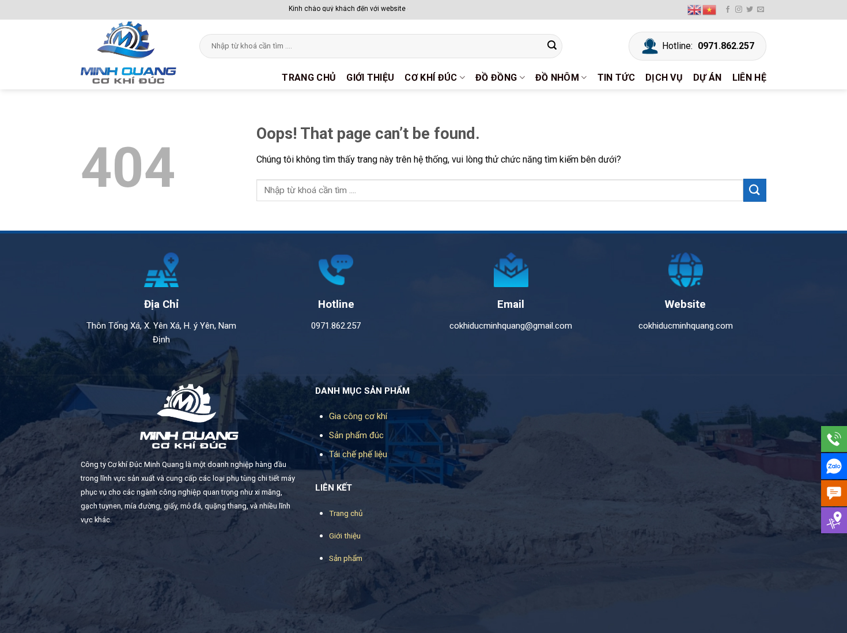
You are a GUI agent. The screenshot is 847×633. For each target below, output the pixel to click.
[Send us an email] (760, 10)
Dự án (707, 77)
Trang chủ (309, 77)
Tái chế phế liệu (358, 454)
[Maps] (834, 520)
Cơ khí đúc (430, 77)
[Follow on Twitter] (749, 10)
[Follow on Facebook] (727, 10)
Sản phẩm (345, 558)
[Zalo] (834, 466)
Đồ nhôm (557, 77)
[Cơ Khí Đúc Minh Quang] (131, 52)
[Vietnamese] (709, 9)
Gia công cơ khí (358, 416)
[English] (694, 9)
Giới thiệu (370, 77)
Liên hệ (749, 77)
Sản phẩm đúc (356, 435)
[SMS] (834, 493)
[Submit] (552, 46)
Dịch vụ (664, 77)
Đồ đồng (496, 77)
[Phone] (834, 439)
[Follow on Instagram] (738, 10)
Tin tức (616, 77)
